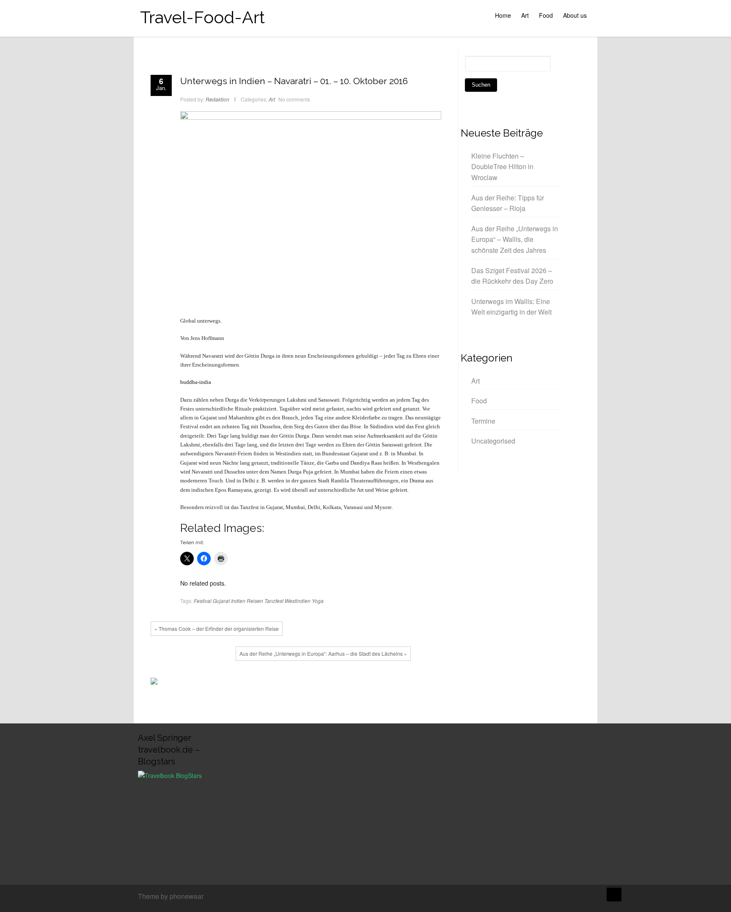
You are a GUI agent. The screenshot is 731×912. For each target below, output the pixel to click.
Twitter (293, 683)
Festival (203, 600)
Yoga (318, 600)
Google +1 (306, 683)
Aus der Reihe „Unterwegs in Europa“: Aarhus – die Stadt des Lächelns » (323, 653)
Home (503, 15)
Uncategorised (493, 441)
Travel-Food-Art (202, 17)
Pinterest (318, 683)
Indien (238, 600)
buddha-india (195, 382)
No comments (294, 99)
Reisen (255, 600)
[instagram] (591, 897)
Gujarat (221, 600)
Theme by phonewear (170, 896)
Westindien (298, 600)
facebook (280, 683)
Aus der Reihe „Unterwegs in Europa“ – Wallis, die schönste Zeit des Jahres (514, 239)
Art (525, 15)
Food (546, 15)
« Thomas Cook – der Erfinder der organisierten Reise (216, 628)
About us (575, 15)
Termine (483, 421)
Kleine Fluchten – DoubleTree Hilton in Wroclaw (502, 166)
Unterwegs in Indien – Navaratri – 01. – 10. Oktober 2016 (294, 81)
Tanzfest (273, 600)
